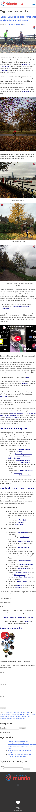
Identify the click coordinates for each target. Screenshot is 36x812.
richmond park (10, 718)
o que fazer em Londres (12, 716)
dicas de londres (5, 714)
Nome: (2, 766)
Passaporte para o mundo (23, 454)
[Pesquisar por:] (9, 728)
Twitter (5, 617)
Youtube (28, 621)
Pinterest (30, 617)
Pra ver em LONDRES (28, 716)
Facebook (13, 617)
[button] (18, 784)
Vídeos (28, 712)
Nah (23, 24)
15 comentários (20, 718)
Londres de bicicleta (23, 714)
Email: (2, 769)
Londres (13, 714)
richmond (3, 718)
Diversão (9, 712)
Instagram (21, 617)
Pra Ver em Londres (18, 712)
